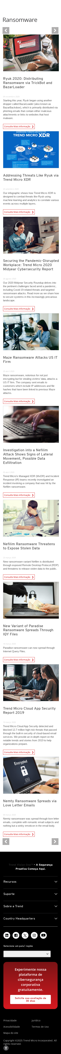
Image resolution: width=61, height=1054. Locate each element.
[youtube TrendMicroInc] (43, 935)
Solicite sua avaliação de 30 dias (28, 998)
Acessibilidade (11, 1026)
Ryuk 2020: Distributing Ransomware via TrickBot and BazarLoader (27, 82)
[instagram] (34, 935)
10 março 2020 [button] (9, 722)
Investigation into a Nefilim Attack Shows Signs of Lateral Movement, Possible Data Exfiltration (28, 456)
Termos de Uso (40, 1026)
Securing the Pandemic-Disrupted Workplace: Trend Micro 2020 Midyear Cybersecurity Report (31, 265)
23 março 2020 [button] (9, 557)
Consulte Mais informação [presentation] (17, 126)
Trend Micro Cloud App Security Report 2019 (29, 710)
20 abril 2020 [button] (8, 371)
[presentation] (31, 52)
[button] (27, 954)
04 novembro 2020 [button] (11, 96)
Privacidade (10, 1020)
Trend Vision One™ (21, 864)
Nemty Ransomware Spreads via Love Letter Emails (30, 803)
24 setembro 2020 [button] (11, 189)
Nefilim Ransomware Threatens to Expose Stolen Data (29, 546)
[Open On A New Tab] (25, 935)
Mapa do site (10, 1032)
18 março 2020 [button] (9, 643)
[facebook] (16, 935)
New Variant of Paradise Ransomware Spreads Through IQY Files (28, 630)
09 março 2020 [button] (9, 814)
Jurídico (36, 1020)
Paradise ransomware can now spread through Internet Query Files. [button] (29, 649)
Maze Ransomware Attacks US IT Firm (30, 359)
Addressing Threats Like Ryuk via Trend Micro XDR (31, 177)
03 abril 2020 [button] (8, 472)
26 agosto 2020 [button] (9, 278)
